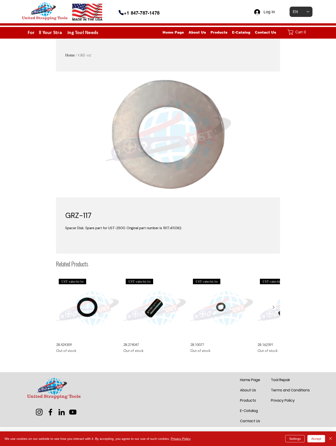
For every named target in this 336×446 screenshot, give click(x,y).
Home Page (250, 379)
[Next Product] (273, 307)
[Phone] (121, 13)
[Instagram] (39, 412)
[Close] (330, 438)
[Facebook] (50, 412)
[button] (299, 32)
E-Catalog (249, 410)
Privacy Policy (282, 400)
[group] (168, 315)
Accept (316, 439)
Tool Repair (280, 379)
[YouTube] (72, 412)
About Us (248, 390)
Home (70, 55)
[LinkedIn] (61, 412)
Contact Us (250, 421)
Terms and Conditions (282, 390)
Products (248, 400)
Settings (295, 439)
